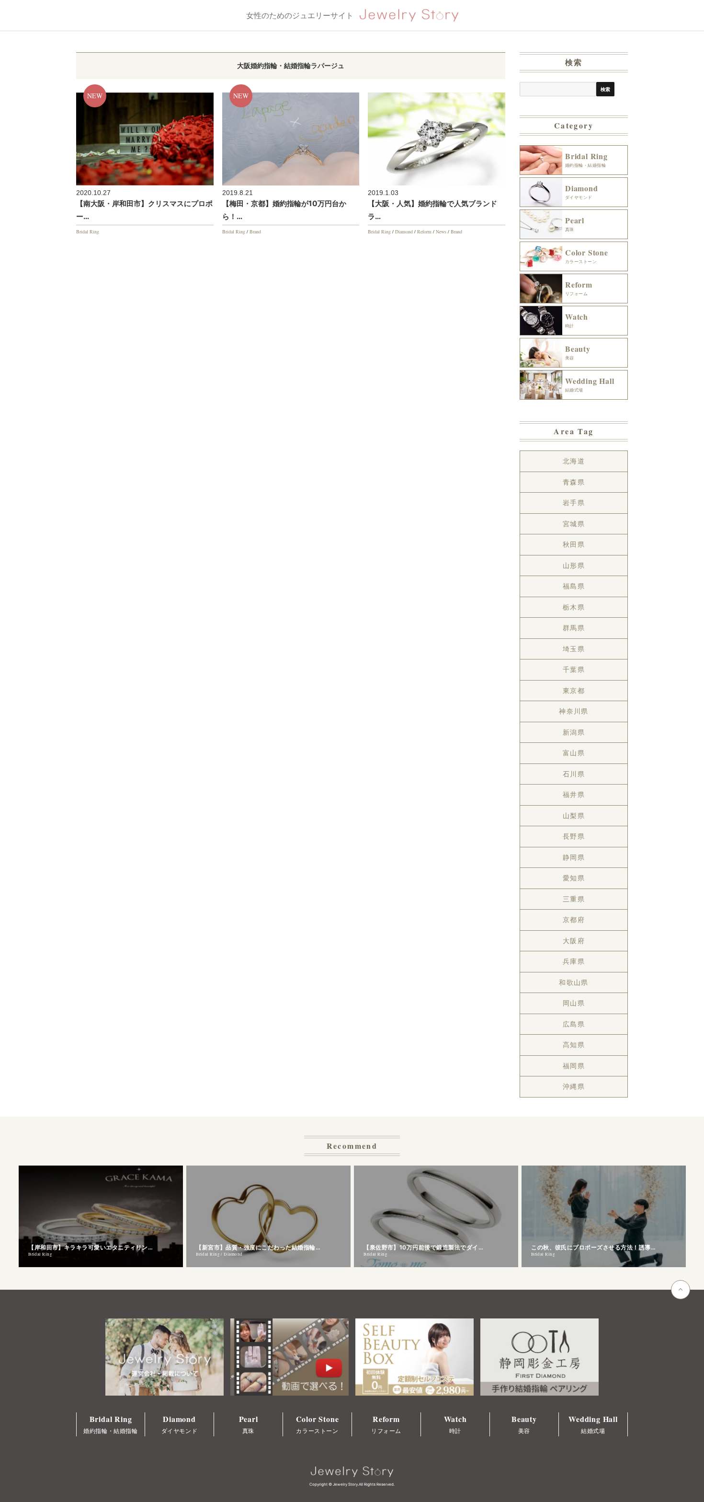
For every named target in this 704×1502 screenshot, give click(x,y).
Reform (424, 231)
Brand (255, 231)
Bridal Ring (87, 231)
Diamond (404, 231)
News (441, 231)
